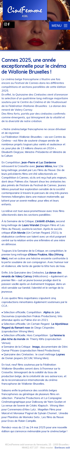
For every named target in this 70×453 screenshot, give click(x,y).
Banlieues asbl (62, 447)
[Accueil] (25, 10)
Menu (57, 25)
